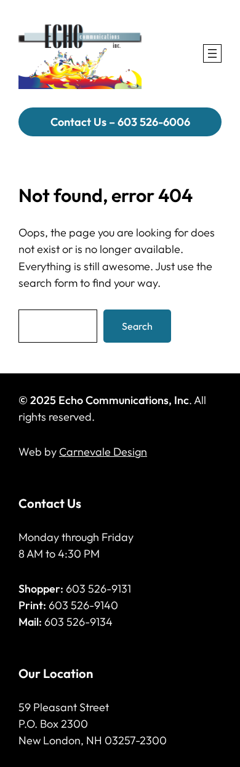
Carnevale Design (103, 452)
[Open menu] (212, 53)
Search (137, 326)
